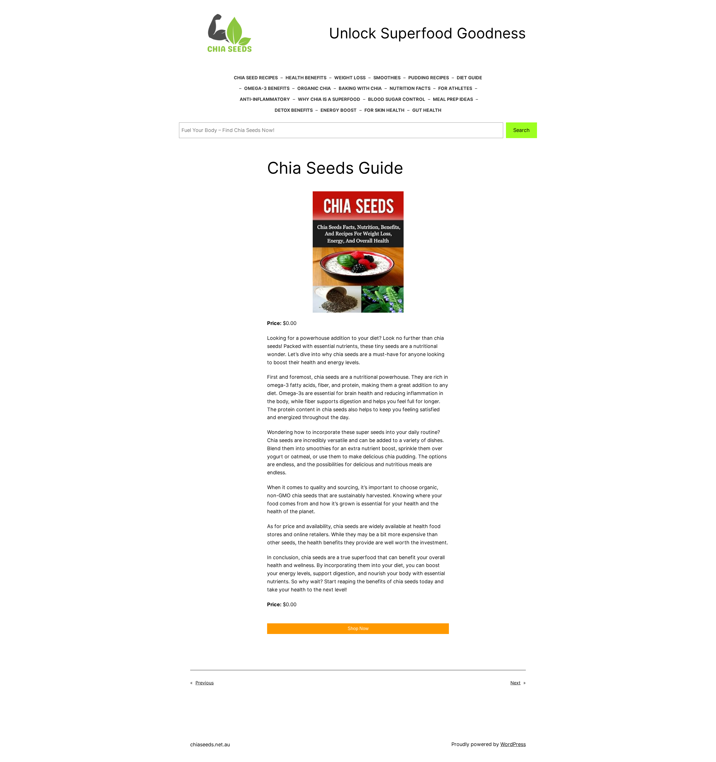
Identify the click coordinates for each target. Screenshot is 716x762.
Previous (205, 683)
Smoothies (387, 77)
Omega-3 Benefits (266, 88)
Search (521, 130)
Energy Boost (339, 110)
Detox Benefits (294, 110)
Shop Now (358, 628)
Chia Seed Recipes (256, 77)
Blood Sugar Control (396, 99)
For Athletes (455, 88)
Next (515, 683)
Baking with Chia (360, 88)
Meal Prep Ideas (453, 99)
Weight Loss (350, 77)
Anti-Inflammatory (265, 99)
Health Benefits (306, 77)
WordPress (513, 744)
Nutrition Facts (410, 88)
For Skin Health (384, 110)
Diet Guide (469, 77)
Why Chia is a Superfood (329, 99)
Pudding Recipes (428, 77)
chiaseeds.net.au (210, 744)
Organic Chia (314, 88)
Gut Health (426, 110)
